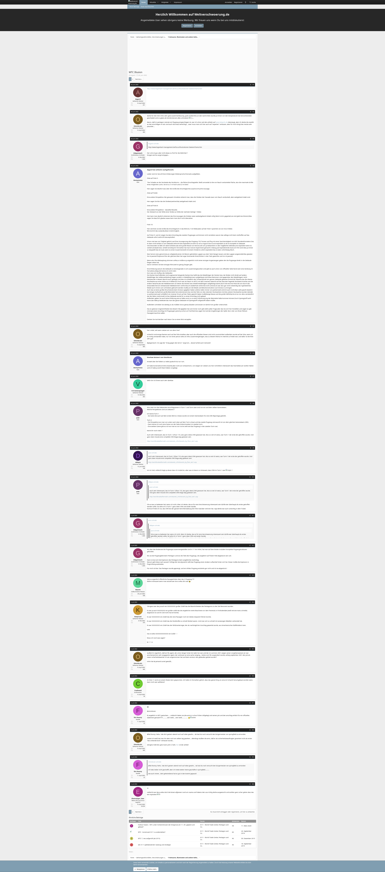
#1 (253, 85)
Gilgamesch (137, 153)
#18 (253, 730)
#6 (253, 353)
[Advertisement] (192, 55)
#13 (253, 575)
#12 (253, 545)
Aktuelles (153, 2)
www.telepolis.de (222, 122)
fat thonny (138, 717)
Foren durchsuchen (147, 7)
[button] (157, 2)
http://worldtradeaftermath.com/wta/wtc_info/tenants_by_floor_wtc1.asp (172, 441)
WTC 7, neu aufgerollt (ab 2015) (149, 838)
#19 (253, 757)
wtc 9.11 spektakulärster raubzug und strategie (154, 845)
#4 (253, 166)
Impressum (178, 2)
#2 (253, 112)
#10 (253, 477)
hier (177, 745)
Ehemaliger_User (138, 798)
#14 (253, 602)
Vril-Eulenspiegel (137, 391)
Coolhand (138, 690)
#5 (253, 326)
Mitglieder (165, 2)
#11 (253, 515)
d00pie (138, 462)
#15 (253, 649)
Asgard (132, 75)
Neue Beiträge (134, 7)
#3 (253, 139)
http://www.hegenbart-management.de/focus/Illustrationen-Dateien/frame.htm (174, 89)
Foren (143, 2)
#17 (253, 703)
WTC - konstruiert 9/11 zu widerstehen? (151, 832)
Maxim (138, 590)
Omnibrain (138, 126)
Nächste (138, 79)
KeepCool (137, 617)
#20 (253, 784)
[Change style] (245, 2)
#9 (253, 448)
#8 (253, 403)
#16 (253, 676)
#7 (253, 376)
